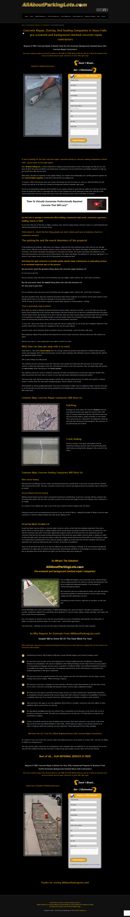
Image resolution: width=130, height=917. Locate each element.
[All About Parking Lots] (65, 7)
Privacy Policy (58, 906)
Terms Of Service (68, 906)
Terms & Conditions (95, 145)
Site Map (52, 906)
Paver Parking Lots (66, 16)
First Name (73, 85)
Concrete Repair (45, 351)
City (71, 111)
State (71, 116)
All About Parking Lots (33, 167)
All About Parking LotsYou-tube (107, 5)
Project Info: (73, 126)
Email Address (74, 95)
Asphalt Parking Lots (40, 16)
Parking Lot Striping (90, 16)
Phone (71, 100)
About (31, 16)
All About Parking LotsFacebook (103, 5)
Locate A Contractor (65, 902)
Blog (98, 16)
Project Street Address (76, 106)
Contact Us (77, 902)
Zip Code (72, 121)
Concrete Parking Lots (53, 16)
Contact (103, 16)
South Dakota (45, 25)
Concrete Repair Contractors (33, 25)
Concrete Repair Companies (34, 178)
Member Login (77, 906)
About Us (56, 902)
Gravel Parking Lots (78, 16)
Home (26, 16)
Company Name (74, 80)
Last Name (73, 90)
